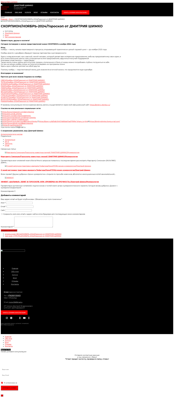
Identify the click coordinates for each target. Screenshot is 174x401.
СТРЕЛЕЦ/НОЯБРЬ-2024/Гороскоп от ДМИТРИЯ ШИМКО (33, 236)
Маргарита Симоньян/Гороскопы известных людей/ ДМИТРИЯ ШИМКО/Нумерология (39, 157)
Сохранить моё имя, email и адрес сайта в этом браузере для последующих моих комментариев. (44, 214)
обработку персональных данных (29, 383)
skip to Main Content (9, 2)
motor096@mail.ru (15, 302)
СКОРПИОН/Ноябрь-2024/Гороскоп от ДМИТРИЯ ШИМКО (25, 94)
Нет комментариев (13, 37)
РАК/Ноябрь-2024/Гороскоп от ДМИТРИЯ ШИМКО (22, 86)
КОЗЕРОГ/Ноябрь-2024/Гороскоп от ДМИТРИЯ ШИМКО (24, 97)
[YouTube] (24, 318)
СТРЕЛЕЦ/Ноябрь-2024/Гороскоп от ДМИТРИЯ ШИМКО (24, 96)
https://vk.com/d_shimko (12, 114)
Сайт (3, 210)
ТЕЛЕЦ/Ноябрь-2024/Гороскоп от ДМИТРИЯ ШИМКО (23, 82)
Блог (7, 35)
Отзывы (15, 281)
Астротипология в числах (11, 134)
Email (3, 207)
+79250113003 (14, 295)
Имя (3, 203)
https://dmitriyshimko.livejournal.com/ (105, 121)
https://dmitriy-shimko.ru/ (100, 105)
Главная (15, 268)
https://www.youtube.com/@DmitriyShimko (19, 121)
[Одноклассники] (20, 318)
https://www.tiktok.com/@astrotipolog (17, 123)
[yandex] (28, 318)
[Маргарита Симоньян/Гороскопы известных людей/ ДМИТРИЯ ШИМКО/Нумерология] (42, 152)
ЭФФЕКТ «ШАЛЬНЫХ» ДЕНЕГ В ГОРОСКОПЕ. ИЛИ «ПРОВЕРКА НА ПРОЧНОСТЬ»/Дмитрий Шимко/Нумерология (50, 182)
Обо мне (15, 272)
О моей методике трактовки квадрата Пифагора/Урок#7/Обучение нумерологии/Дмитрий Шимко (45, 170)
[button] (10, 140)
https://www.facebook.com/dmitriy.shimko (19, 118)
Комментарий (7, 227)
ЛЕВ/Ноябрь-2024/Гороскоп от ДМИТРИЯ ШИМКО (22, 88)
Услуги (15, 275)
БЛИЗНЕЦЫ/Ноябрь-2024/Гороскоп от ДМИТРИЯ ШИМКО (25, 84)
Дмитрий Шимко (12, 33)
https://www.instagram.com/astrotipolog (18, 112)
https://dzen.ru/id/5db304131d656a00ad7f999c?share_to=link (63, 121)
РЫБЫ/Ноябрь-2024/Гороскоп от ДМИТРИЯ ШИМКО (23, 101)
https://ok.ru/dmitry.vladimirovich (15, 120)
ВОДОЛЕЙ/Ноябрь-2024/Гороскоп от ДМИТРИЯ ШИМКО (25, 99)
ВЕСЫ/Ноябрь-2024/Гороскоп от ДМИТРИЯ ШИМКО (23, 92)
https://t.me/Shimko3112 (12, 125)
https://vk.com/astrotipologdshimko (16, 116)
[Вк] (11, 318)
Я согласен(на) (9, 383)
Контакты (15, 284)
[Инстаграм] (6, 318)
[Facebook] (15, 318)
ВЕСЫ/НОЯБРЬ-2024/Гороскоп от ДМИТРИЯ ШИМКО (33, 234)
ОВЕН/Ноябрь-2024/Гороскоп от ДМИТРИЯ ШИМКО (23, 80)
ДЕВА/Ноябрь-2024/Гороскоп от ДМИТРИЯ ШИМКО (23, 90)
